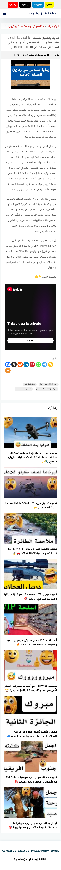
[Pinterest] (32, 364)
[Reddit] (20, 364)
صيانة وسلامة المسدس (46, 389)
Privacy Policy (40, 851)
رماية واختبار (29, 384)
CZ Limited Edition (48, 384)
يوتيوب (12, 4)
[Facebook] (8, 364)
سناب (49, 4)
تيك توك (25, 4)
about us (23, 851)
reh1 (54, 55)
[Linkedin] (26, 364)
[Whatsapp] (38, 364)
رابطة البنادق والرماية (42, 13)
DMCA (55, 851)
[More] (8, 370)
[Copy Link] (50, 364)
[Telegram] (44, 364)
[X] (14, 364)
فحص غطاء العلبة (23, 389)
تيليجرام (38, 4)
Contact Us (9, 851)
